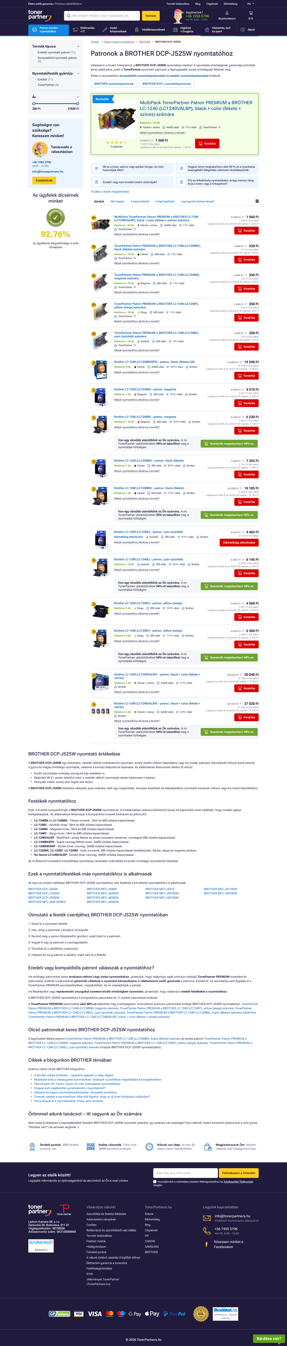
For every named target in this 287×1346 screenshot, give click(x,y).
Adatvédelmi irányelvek (101, 1219)
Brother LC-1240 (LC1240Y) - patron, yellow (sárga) (148, 630)
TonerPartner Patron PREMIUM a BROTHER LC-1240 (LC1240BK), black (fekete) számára (184, 1012)
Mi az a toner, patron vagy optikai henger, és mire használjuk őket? (133, 168)
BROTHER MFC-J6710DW (220, 889)
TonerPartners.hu (158, 1207)
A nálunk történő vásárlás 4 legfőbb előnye (113, 1257)
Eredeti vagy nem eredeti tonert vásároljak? (130, 182)
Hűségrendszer (96, 1246)
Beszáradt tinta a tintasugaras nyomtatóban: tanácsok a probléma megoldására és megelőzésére (97, 1079)
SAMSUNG (152, 1246)
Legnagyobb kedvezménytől (197, 201)
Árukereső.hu (41, 1250)
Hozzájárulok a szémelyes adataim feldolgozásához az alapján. (203, 1183)
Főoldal (95, 41)
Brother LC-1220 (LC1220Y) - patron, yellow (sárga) (148, 603)
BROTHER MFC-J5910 (159, 889)
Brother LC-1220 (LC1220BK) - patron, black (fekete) (149, 460)
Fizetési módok (96, 1241)
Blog (198, 3)
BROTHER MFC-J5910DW (162, 893)
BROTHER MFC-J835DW (103, 902)
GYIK (89, 1274)
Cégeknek (212, 3)
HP (147, 1236)
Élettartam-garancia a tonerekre (106, 1263)
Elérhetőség (230, 3)
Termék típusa (44, 46)
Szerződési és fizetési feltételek (106, 1214)
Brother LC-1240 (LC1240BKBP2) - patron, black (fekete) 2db (154, 362)
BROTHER (144, 41)
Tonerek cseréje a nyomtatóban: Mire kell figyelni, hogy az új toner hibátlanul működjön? (92, 1096)
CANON (150, 1241)
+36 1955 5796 (197, 16)
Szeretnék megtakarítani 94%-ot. (232, 443)
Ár (34, 97)
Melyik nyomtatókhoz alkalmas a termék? (162, 132)
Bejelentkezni (227, 18)
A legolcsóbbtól (140, 201)
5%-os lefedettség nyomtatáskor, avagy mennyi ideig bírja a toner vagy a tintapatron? (221, 182)
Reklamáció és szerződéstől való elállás (111, 1230)
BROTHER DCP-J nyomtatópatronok (167, 84)
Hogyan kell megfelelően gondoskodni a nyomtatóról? (69, 1088)
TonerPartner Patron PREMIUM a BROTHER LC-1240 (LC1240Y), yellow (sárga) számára (177, 1008)
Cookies (91, 1225)
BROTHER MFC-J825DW (103, 897)
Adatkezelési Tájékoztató (238, 1181)
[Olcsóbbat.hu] (225, 1310)
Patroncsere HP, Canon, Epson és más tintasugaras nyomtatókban (77, 1084)
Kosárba (210, 143)
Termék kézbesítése (178, 3)
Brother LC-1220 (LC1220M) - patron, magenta (145, 389)
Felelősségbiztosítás (99, 1268)
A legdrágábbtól (165, 201)
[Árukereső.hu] (41, 1244)
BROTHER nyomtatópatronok (114, 84)
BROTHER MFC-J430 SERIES (47, 902)
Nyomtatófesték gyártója (52, 73)
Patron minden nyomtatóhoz (119, 41)
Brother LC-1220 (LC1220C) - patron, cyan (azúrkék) (148, 532)
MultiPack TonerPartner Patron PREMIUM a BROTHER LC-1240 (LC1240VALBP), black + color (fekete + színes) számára (196, 108)
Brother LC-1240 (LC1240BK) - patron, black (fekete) (149, 488)
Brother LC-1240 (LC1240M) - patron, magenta (145, 417)
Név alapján (118, 201)
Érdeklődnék (44, 180)
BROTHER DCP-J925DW (44, 897)
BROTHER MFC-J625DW (103, 893)
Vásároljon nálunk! (101, 1207)
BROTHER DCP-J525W (43, 889)
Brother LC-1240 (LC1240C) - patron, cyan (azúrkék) (148, 559)
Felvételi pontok (96, 1252)
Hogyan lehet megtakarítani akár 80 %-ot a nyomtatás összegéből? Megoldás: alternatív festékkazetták (221, 168)
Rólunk (149, 1214)
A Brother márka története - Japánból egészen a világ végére (73, 1075)
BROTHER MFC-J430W (102, 889)
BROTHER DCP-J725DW (44, 893)
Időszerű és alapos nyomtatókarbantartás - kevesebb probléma (75, 1092)
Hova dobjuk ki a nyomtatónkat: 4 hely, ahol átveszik (68, 1101)
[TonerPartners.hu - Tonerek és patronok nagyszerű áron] (39, 16)
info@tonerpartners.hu (47, 171)
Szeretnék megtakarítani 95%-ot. (232, 515)
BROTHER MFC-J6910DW (220, 893)
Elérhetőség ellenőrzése (239, 542)
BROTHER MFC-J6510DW (162, 897)
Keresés (150, 16)
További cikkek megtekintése (110, 191)
